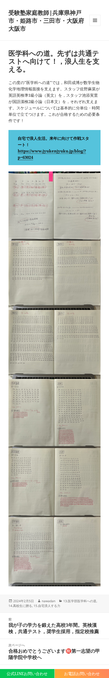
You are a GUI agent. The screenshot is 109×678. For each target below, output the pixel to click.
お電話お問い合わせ (82, 673)
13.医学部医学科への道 (79, 601)
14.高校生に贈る (20, 605)
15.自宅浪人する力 (47, 605)
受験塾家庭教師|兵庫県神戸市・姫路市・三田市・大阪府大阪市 (46, 20)
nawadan (48, 601)
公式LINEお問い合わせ (27, 673)
